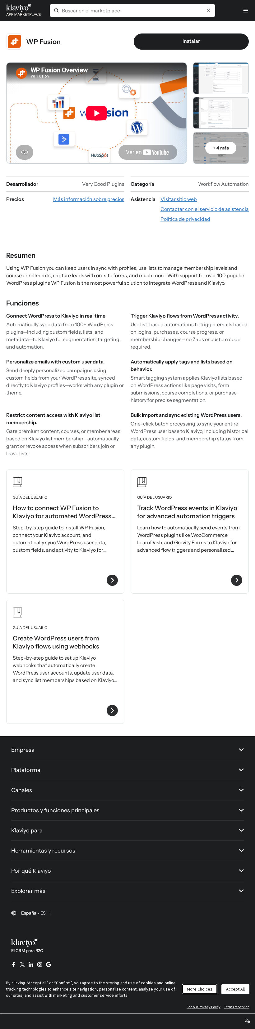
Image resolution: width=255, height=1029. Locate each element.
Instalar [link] (191, 41)
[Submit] (56, 10)
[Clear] (208, 10)
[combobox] (132, 10)
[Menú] (246, 10)
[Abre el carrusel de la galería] (221, 78)
